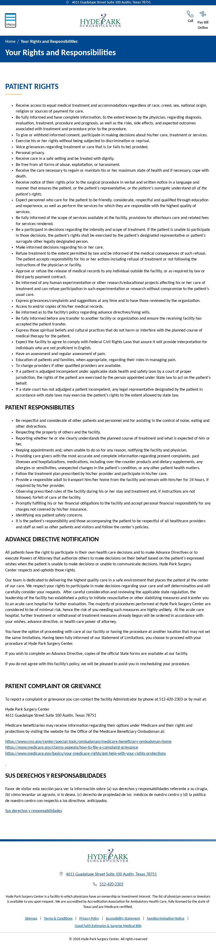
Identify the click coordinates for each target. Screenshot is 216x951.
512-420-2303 (111, 884)
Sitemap (31, 919)
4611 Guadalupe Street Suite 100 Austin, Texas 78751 (111, 2)
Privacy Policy (89, 919)
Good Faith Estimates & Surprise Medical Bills (108, 926)
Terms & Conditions (58, 919)
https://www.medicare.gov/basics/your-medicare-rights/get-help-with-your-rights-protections (85, 754)
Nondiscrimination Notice (165, 919)
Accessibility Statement (123, 919)
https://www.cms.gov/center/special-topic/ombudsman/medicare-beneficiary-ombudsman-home (88, 742)
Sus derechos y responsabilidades (33, 811)
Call (190, 21)
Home (10, 42)
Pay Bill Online (203, 25)
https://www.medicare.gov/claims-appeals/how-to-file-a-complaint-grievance (71, 747)
